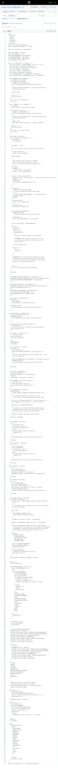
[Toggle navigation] (3, 2)
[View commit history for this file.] (55, 23)
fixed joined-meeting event (15, 23)
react (10, 18)
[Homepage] (29, 2)
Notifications (35, 7)
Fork (44, 7)
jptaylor (6, 23)
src (14, 18)
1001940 (45, 23)
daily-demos (7, 7)
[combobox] (46, 16)
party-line (16, 7)
